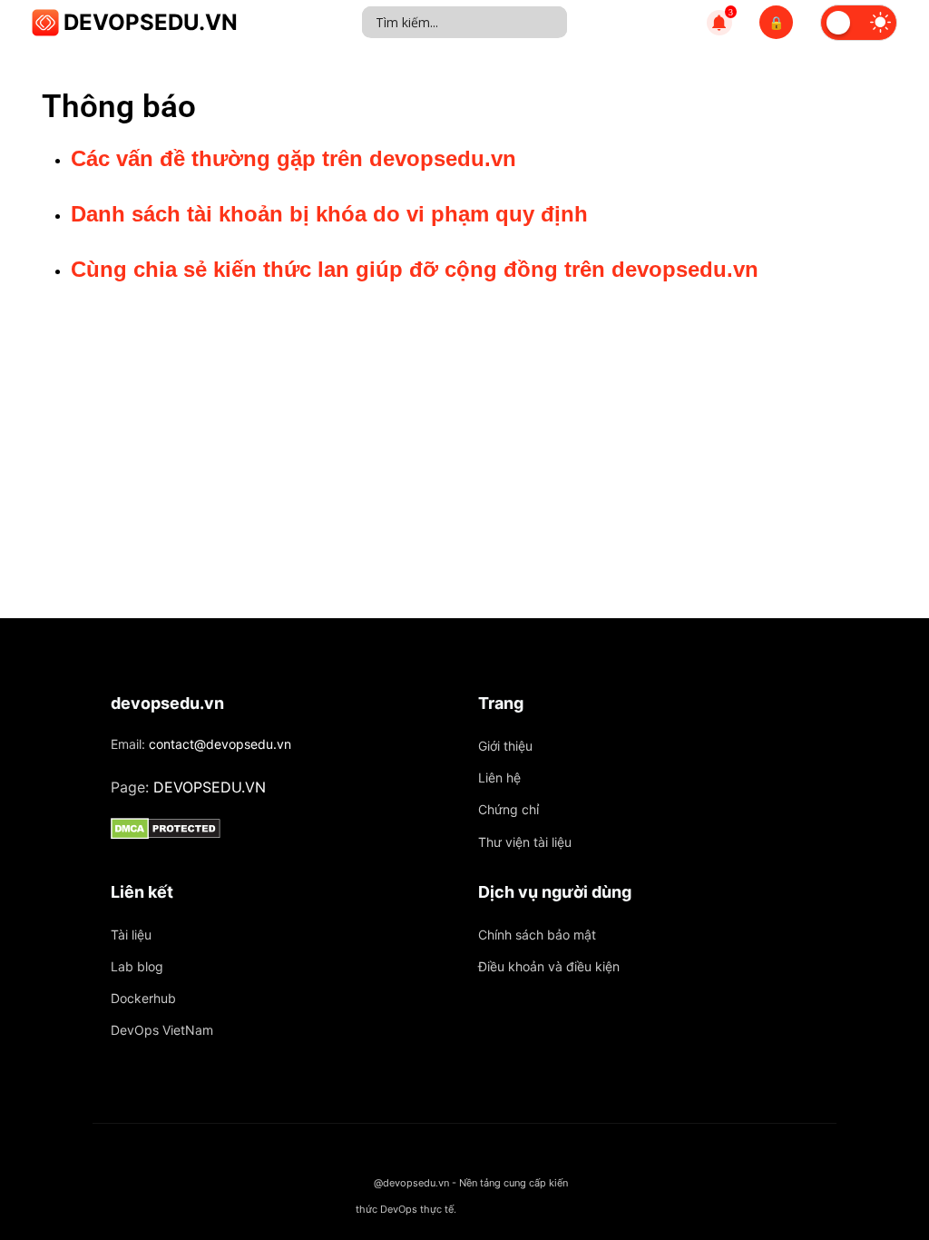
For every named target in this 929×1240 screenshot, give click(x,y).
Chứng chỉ (508, 809)
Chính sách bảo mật (537, 934)
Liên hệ (499, 777)
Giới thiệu (505, 745)
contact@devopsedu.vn (220, 744)
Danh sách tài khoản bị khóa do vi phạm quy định (329, 214)
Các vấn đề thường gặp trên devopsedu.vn (293, 158)
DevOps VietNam (162, 1030)
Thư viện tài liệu (525, 842)
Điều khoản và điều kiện (549, 966)
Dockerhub (143, 998)
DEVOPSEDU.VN (151, 22)
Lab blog (137, 966)
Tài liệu (131, 934)
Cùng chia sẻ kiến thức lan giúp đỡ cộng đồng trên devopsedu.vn (414, 269)
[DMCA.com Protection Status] (281, 829)
